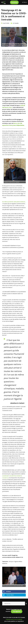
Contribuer (14, 2)
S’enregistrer (16, 611)
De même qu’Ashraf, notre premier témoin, (13, 201)
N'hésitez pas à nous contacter (14, 619)
